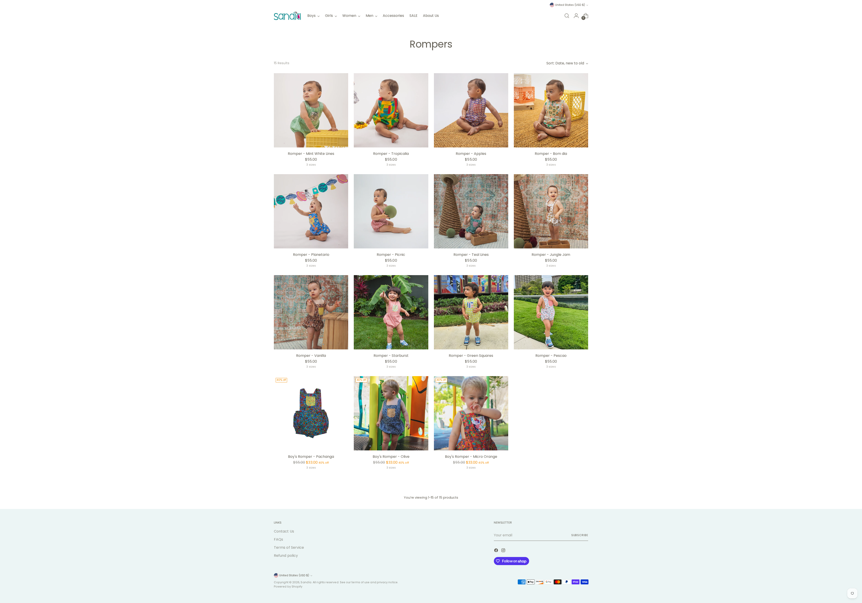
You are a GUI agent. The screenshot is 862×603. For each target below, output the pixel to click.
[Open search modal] (566, 15)
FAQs (278, 539)
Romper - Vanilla (311, 355)
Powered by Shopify (288, 586)
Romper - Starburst (391, 355)
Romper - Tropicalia (391, 153)
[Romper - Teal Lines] (471, 211)
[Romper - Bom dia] (551, 110)
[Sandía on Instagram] (503, 551)
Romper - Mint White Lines (311, 153)
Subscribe (579, 535)
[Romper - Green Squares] (471, 312)
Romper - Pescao (551, 355)
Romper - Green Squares (471, 355)
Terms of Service (289, 547)
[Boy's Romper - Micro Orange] (471, 413)
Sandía (306, 582)
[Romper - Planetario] (311, 211)
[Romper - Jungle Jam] (551, 211)
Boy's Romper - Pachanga (311, 456)
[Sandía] (287, 16)
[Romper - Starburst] (391, 312)
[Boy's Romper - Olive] (391, 413)
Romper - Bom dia (551, 153)
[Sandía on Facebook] (496, 551)
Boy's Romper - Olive (391, 456)
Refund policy (286, 555)
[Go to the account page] (576, 15)
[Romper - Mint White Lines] (311, 110)
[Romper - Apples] (471, 110)
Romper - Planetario (311, 254)
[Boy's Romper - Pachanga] (311, 413)
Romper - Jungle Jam (551, 254)
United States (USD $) (570, 5)
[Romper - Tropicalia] (391, 110)
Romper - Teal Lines (471, 254)
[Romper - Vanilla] (311, 312)
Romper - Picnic (391, 254)
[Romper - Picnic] (391, 211)
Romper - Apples (471, 153)
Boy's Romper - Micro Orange (471, 456)
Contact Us (284, 531)
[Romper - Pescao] (551, 312)
